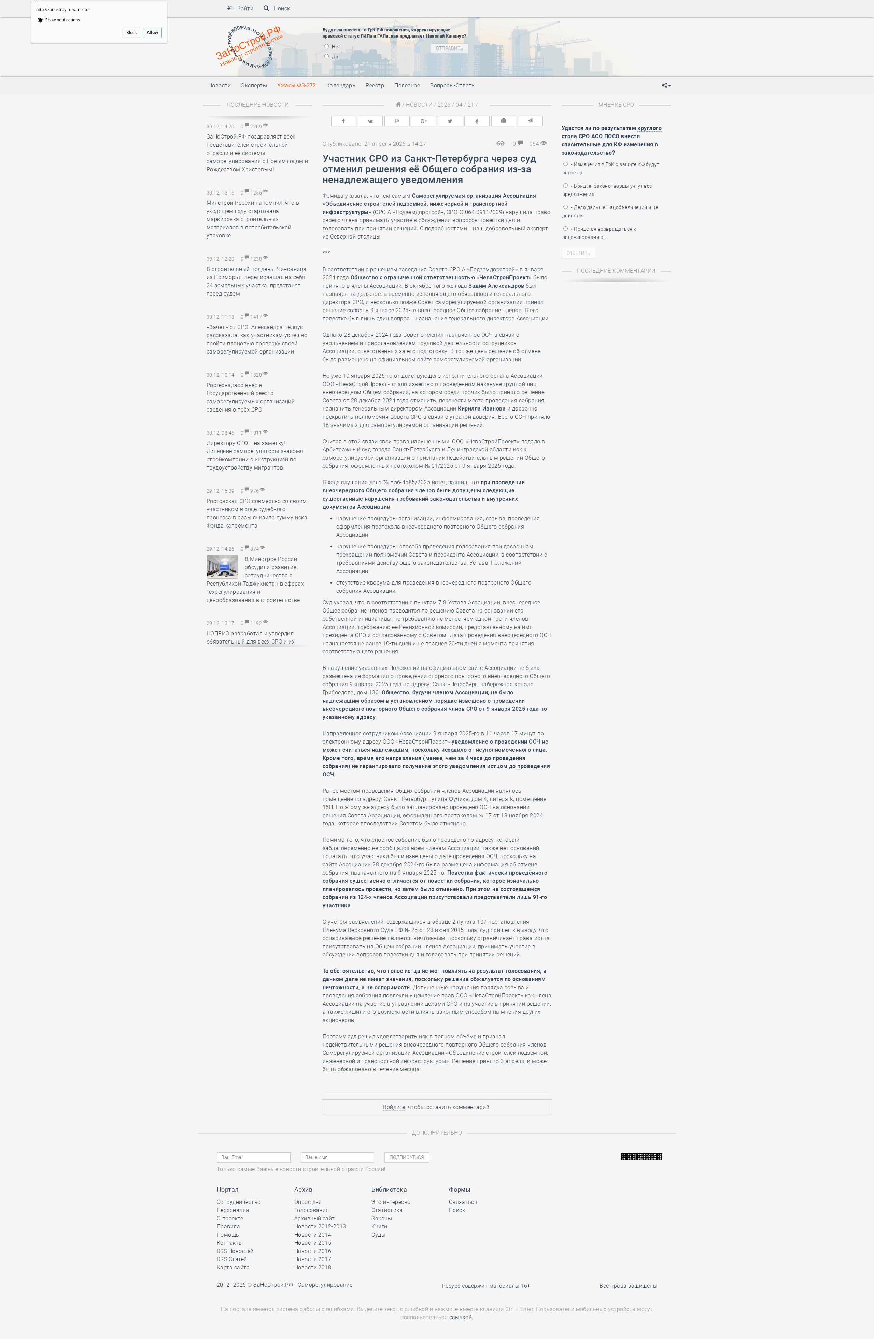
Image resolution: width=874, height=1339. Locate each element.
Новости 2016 (313, 1251)
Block (131, 32)
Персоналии (233, 1210)
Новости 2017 (313, 1259)
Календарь (340, 85)
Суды (378, 1235)
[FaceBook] (343, 121)
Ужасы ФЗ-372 (296, 85)
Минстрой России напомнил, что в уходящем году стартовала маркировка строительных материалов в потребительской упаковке (253, 219)
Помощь (228, 1235)
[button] (666, 85)
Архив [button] (303, 1189)
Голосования (311, 1210)
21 (471, 105)
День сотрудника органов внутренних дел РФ (572, 64)
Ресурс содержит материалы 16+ (486, 1286)
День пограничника (534, 26)
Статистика (387, 1210)
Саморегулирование (325, 1285)
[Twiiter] (450, 121)
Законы (381, 1218)
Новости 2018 (313, 1267)
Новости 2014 (313, 1235)
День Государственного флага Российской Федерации (584, 43)
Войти (242, 8)
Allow (152, 32)
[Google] (423, 121)
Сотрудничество (239, 1202)
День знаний (538, 55)
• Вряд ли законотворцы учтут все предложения (607, 190)
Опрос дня (308, 1202)
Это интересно (390, 1202)
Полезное (407, 85)
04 (459, 105)
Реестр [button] (375, 85)
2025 (444, 105)
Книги (379, 1226)
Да (334, 56)
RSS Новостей (235, 1251)
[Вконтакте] (370, 121)
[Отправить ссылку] (530, 121)
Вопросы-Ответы (453, 85)
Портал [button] (228, 1189)
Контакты (230, 1243)
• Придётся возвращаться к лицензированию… (599, 233)
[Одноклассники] (477, 121)
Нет (336, 46)
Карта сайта (233, 1267)
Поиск (279, 8)
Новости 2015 (313, 1243)
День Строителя (539, 35)
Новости (419, 105)
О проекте (230, 1218)
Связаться (463, 1202)
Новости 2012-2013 (320, 1226)
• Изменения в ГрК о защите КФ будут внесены (610, 168)
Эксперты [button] (254, 85)
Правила (228, 1226)
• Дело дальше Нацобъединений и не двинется (610, 211)
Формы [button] (459, 1189)
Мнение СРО (616, 105)
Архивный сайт (314, 1218)
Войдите (394, 1107)
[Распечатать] (504, 121)
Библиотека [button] (389, 1189)
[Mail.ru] (397, 121)
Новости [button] (219, 85)
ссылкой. (461, 1317)
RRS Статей (232, 1259)
